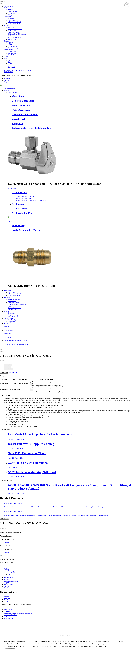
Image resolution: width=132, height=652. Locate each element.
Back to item (4, 518)
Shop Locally (12, 53)
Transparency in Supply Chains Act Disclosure (18, 613)
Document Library (13, 32)
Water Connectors (21, 105)
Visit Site (6, 542)
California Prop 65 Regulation (17, 34)
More (5, 58)
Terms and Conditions (10, 615)
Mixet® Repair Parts (14, 23)
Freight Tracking (13, 46)
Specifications (9, 369)
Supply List (11, 67)
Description (8, 365)
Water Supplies (12, 11)
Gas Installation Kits (22, 213)
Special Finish (19, 119)
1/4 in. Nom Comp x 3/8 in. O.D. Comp (16, 344)
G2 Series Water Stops (23, 101)
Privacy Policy (8, 609)
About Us (11, 60)
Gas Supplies (12, 13)
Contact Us (11, 44)
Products (6, 8)
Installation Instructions (15, 29)
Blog (9, 62)
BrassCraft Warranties (14, 37)
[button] (122, 642)
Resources (7, 25)
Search (6, 56)
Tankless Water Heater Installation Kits (31, 128)
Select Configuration (6, 532)
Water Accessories (21, 110)
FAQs (9, 36)
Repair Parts (7, 16)
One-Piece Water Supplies (25, 114)
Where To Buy (8, 49)
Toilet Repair (12, 20)
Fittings (10, 15)
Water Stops (18, 96)
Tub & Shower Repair (14, 22)
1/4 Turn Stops (8, 337)
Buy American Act (9, 6)
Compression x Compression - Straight (15, 340)
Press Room (7, 588)
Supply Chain (12, 39)
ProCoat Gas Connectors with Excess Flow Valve (30, 200)
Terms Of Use (8, 616)
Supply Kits (17, 123)
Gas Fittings (18, 204)
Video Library (12, 30)
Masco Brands (8, 618)
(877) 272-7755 (8, 72)
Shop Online (11, 55)
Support (6, 41)
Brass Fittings (18, 225)
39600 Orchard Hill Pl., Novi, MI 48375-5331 (18, 70)
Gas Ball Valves (19, 208)
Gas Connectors (19, 192)
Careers (10, 63)
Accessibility (8, 611)
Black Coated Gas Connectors (24, 196)
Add (31, 384)
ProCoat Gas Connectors (23, 198)
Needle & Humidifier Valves (26, 230)
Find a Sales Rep (13, 48)
